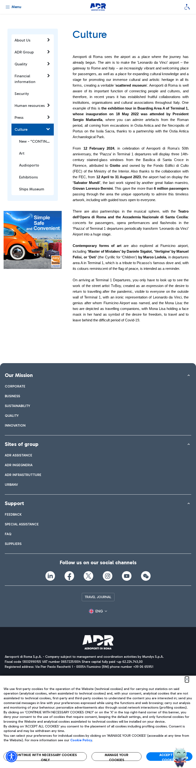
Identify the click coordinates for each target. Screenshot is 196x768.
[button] (98, 611)
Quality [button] (21, 64)
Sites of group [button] (21, 444)
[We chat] (146, 576)
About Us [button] (22, 40)
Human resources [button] (30, 105)
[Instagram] (107, 576)
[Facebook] (69, 576)
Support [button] (14, 503)
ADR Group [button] (24, 52)
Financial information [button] (25, 79)
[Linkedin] (50, 576)
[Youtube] (126, 576)
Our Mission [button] (19, 375)
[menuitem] (15, 386)
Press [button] (19, 117)
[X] (88, 576)
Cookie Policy (81, 740)
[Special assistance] (187, 7)
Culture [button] (21, 129)
